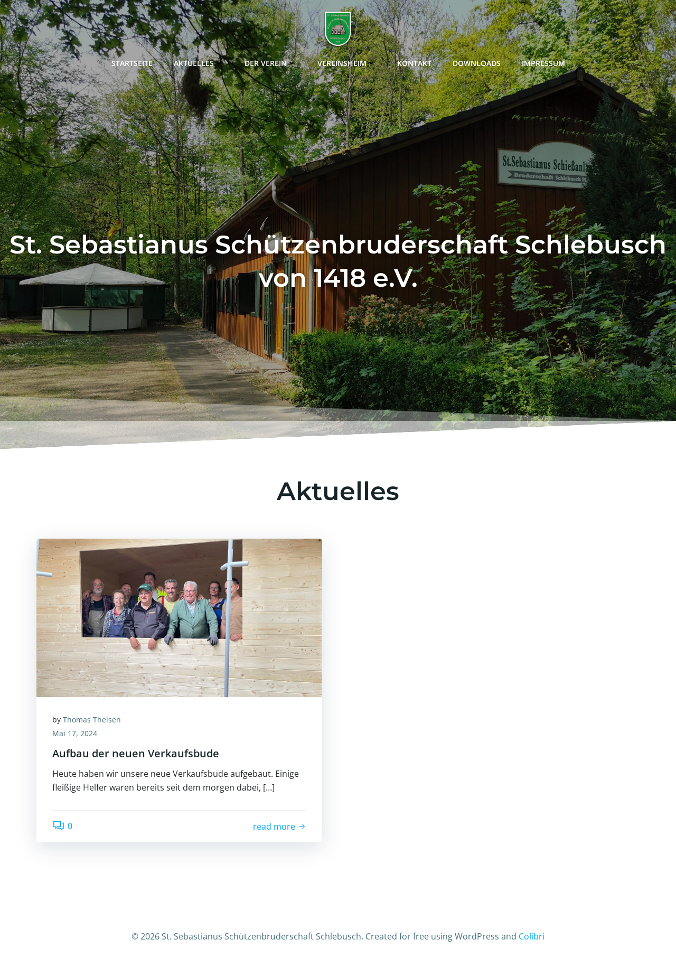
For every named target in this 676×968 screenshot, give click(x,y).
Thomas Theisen (92, 720)
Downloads (477, 63)
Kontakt (414, 63)
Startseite (132, 63)
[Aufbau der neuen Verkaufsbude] (179, 617)
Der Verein (266, 63)
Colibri (531, 936)
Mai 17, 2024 (74, 733)
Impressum (543, 63)
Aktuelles (194, 63)
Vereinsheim (342, 63)
